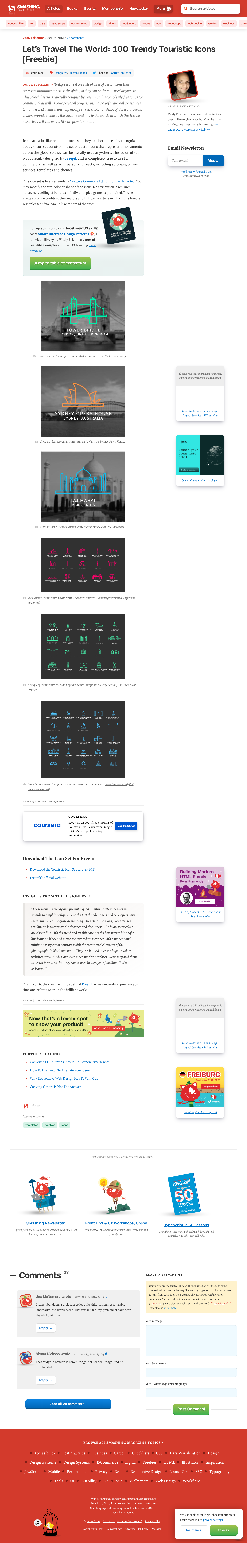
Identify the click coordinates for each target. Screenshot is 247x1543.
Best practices (73, 1453)
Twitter (113, 73)
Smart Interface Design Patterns (63, 234)
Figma (112, 23)
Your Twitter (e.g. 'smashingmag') (166, 1384)
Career (119, 1453)
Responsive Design (146, 1471)
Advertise (130, 1529)
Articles (53, 9)
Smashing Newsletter (45, 1223)
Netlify (130, 1508)
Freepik (71, 158)
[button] (235, 8)
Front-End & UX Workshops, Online (116, 1223)
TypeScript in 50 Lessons (186, 1225)
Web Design (195, 23)
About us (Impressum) (129, 1521)
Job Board (143, 1529)
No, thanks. (194, 1530)
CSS (42, 23)
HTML (169, 1462)
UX (31, 23)
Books (72, 9)
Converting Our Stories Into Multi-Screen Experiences (70, 1062)
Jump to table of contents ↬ (60, 263)
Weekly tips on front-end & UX (196, 171)
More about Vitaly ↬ (197, 130)
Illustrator (190, 1462)
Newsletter (138, 9)
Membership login (93, 1529)
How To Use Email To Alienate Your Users (60, 1070)
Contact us (109, 1521)
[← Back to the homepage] (25, 9)
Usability (88, 1481)
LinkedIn (125, 73)
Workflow (191, 1481)
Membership (112, 9)
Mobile (54, 1471)
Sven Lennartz (134, 1503)
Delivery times (114, 1529)
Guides (212, 23)
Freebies (73, 73)
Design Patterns (42, 1462)
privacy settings (213, 1520)
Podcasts (156, 1529)
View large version (108, 598)
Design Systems (76, 1462)
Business (228, 23)
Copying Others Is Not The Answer (55, 1087)
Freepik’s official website (48, 878)
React (146, 23)
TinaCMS (140, 1508)
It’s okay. (223, 1530)
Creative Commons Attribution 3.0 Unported (102, 181)
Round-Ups (174, 23)
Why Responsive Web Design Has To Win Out (64, 1079)
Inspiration (214, 1462)
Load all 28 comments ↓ (68, 1404)
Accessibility (16, 23)
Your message (154, 1321)
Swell (153, 1508)
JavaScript (58, 23)
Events (90, 9)
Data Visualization (185, 1453)
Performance (79, 23)
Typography (219, 1471)
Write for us (93, 1521)
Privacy (101, 1471)
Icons (83, 73)
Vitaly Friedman (33, 38)
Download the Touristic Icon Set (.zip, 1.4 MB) (62, 870)
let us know (169, 1308)
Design (98, 23)
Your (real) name (156, 1363)
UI (72, 1481)
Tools (58, 1481)
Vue (158, 23)
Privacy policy (152, 1521)
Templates (60, 73)
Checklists (140, 1453)
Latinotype (128, 1512)
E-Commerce (107, 1462)
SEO (198, 1471)
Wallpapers (129, 23)
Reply (43, 1328)
